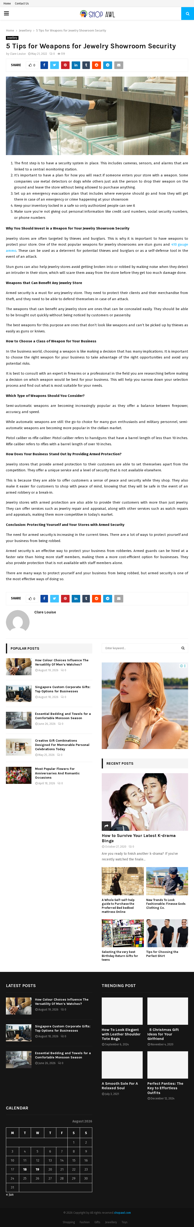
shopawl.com (122, 1212)
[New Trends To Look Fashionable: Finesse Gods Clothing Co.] (167, 881)
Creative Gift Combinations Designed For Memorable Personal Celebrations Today (62, 745)
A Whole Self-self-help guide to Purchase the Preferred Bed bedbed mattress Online (118, 906)
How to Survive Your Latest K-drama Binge (139, 838)
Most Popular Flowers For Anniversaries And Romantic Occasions (57, 773)
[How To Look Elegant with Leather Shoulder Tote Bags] (122, 1011)
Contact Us (22, 3)
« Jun (9, 1195)
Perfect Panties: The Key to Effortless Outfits (165, 1088)
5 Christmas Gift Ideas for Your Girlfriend (163, 1034)
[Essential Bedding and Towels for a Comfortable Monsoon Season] (18, 720)
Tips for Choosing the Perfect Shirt (162, 954)
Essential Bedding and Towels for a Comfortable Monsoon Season (63, 716)
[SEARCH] (183, 648)
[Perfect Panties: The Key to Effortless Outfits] (167, 1065)
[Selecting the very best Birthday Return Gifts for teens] (123, 933)
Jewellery (12, 38)
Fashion (85, 1222)
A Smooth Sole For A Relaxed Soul (120, 1085)
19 (37, 1169)
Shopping (69, 1222)
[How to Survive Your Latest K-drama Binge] (145, 802)
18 (25, 1169)
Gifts (97, 1222)
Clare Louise (18, 53)
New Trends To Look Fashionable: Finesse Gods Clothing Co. (165, 904)
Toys (125, 1222)
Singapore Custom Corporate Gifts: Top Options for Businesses (62, 689)
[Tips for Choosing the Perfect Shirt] (167, 933)
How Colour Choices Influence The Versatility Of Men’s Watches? (61, 662)
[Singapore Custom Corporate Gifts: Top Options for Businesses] (18, 693)
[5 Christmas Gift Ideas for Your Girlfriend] (167, 1011)
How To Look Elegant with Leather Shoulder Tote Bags (121, 1034)
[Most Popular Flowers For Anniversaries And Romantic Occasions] (18, 775)
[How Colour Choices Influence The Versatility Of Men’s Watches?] (18, 666)
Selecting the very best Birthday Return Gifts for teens (120, 956)
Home (7, 3)
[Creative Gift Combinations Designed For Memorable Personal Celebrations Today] (18, 747)
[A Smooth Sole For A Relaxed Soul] (122, 1065)
